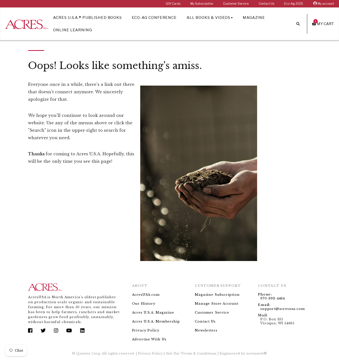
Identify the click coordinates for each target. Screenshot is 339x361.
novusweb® (256, 353)
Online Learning (72, 30)
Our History (143, 303)
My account (325, 3)
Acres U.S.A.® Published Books (87, 17)
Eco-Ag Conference (154, 17)
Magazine (254, 17)
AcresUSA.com (146, 295)
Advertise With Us (149, 339)
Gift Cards (173, 3)
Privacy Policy (145, 330)
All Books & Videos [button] (208, 17)
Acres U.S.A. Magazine (153, 312)
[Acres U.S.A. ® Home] (26, 23)
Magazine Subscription (217, 295)
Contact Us (266, 3)
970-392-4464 (272, 298)
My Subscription (201, 3)
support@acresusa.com (282, 309)
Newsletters (206, 330)
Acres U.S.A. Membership (156, 321)
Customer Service (236, 3)
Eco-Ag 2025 (293, 3)
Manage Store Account (216, 303)
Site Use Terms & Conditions (191, 353)
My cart (324, 23)
